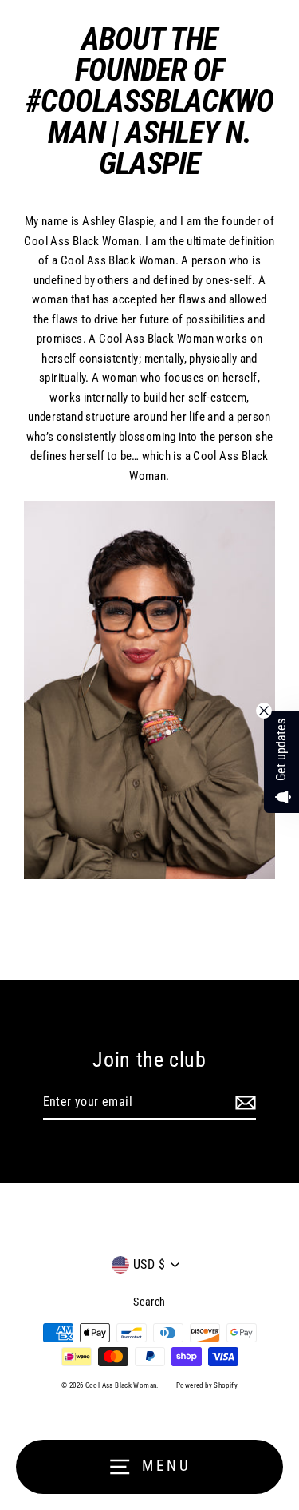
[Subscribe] (243, 1102)
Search (149, 1301)
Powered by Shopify (207, 1385)
